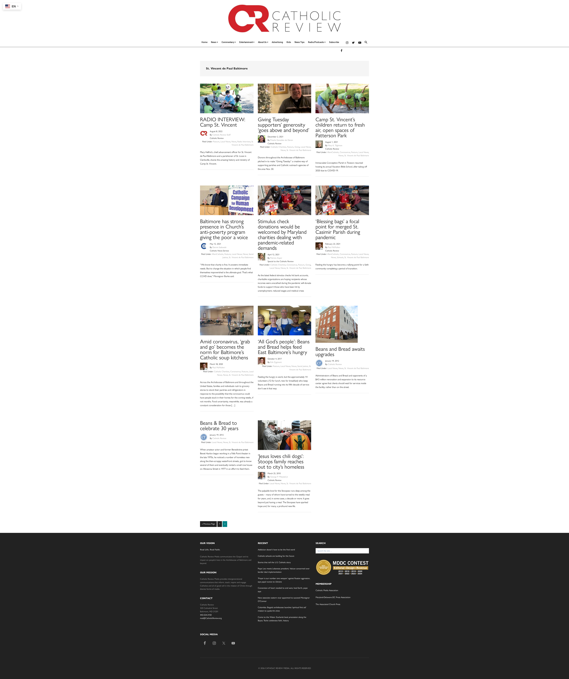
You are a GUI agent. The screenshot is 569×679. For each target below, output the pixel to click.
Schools (340, 257)
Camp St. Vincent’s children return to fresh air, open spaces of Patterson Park (340, 127)
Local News (225, 141)
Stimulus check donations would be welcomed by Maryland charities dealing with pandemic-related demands (282, 234)
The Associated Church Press (328, 604)
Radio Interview (243, 141)
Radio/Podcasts (316, 42)
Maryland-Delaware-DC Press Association (333, 597)
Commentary (228, 42)
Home (204, 42)
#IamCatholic (333, 152)
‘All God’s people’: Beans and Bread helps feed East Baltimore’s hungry (284, 346)
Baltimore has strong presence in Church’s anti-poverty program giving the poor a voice (224, 229)
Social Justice (302, 366)
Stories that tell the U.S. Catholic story (274, 562)
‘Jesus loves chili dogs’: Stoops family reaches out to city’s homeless (281, 461)
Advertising (277, 42)
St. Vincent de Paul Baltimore (299, 150)
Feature (216, 141)
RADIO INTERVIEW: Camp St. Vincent (222, 122)
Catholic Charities (278, 147)
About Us (262, 42)
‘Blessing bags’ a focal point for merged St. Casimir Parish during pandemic (337, 229)
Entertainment (246, 42)
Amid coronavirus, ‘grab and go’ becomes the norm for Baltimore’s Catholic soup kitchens (225, 349)
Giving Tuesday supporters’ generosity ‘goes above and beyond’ (283, 124)
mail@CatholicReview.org (211, 618)
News (214, 42)
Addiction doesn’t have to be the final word (276, 549)
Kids (289, 42)
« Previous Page (208, 525)
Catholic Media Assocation (327, 590)
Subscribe (334, 42)
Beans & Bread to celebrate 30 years (219, 425)
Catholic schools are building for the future (276, 556)
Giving (297, 147)
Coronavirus (345, 152)
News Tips (300, 42)
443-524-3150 (206, 615)
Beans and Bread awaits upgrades (340, 351)
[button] (366, 42)
